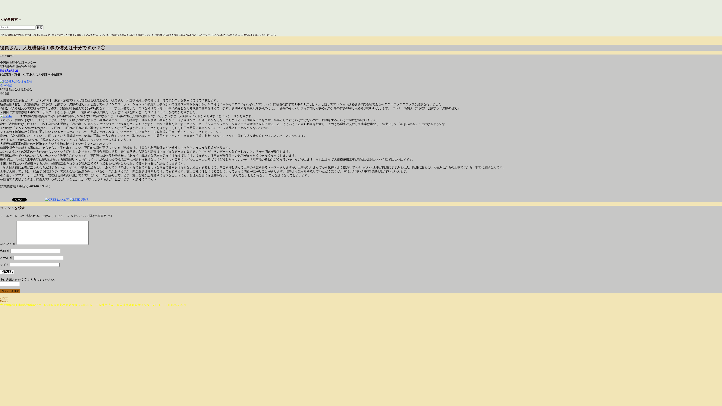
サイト (4, 264)
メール (6, 257)
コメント (8, 243)
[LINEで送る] (79, 199)
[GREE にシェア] (57, 199)
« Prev (4, 298)
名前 (5, 250)
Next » (4, 301)
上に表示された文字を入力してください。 (28, 279)
